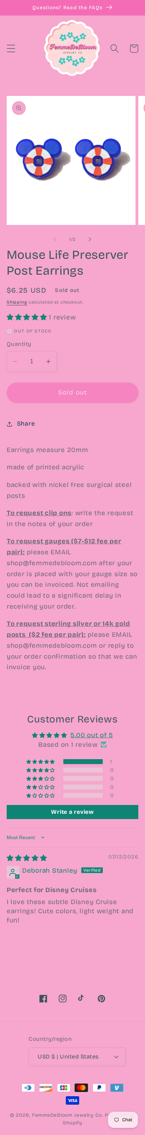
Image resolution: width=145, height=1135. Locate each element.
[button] (11, 48)
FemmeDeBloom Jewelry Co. (68, 1115)
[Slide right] (90, 239)
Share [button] (26, 423)
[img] (27, 858)
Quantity (19, 344)
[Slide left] (55, 239)
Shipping (17, 302)
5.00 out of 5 (91, 735)
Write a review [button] (72, 811)
